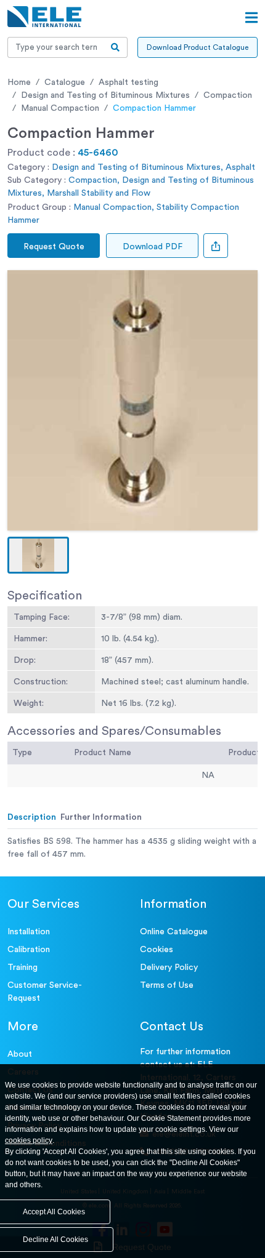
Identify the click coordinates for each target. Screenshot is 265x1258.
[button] (38, 555)
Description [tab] (31, 817)
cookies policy (28, 1140)
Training (22, 967)
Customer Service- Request (44, 992)
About (19, 1054)
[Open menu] (251, 17)
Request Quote (53, 246)
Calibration (28, 949)
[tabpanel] (132, 848)
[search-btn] (116, 47)
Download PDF (152, 246)
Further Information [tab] (101, 817)
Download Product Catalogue (197, 47)
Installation (28, 931)
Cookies (156, 949)
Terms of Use (167, 985)
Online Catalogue (174, 931)
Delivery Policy (169, 967)
